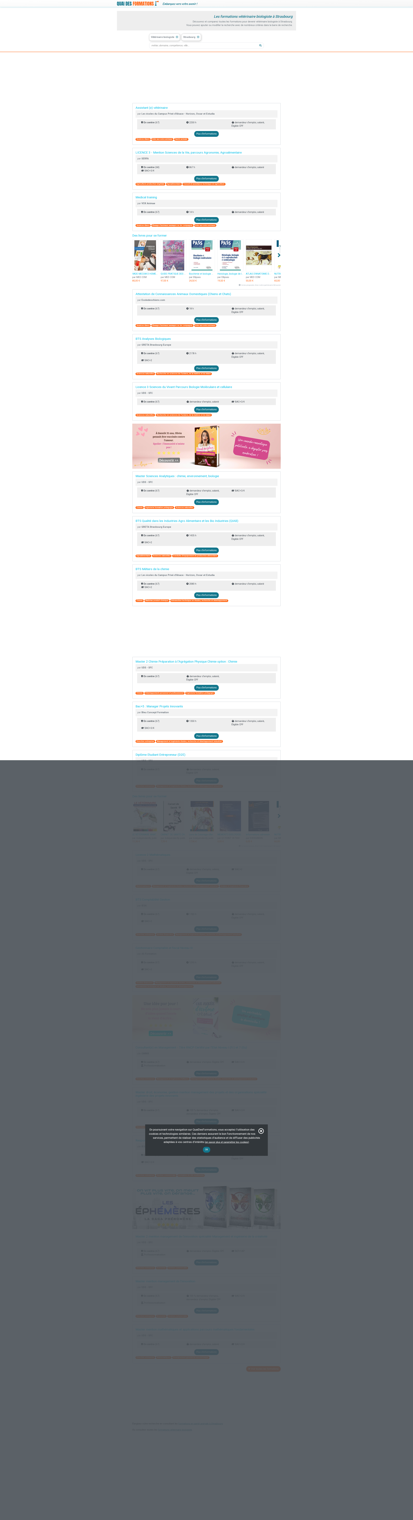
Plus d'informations (206, 133)
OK (206, 1149)
